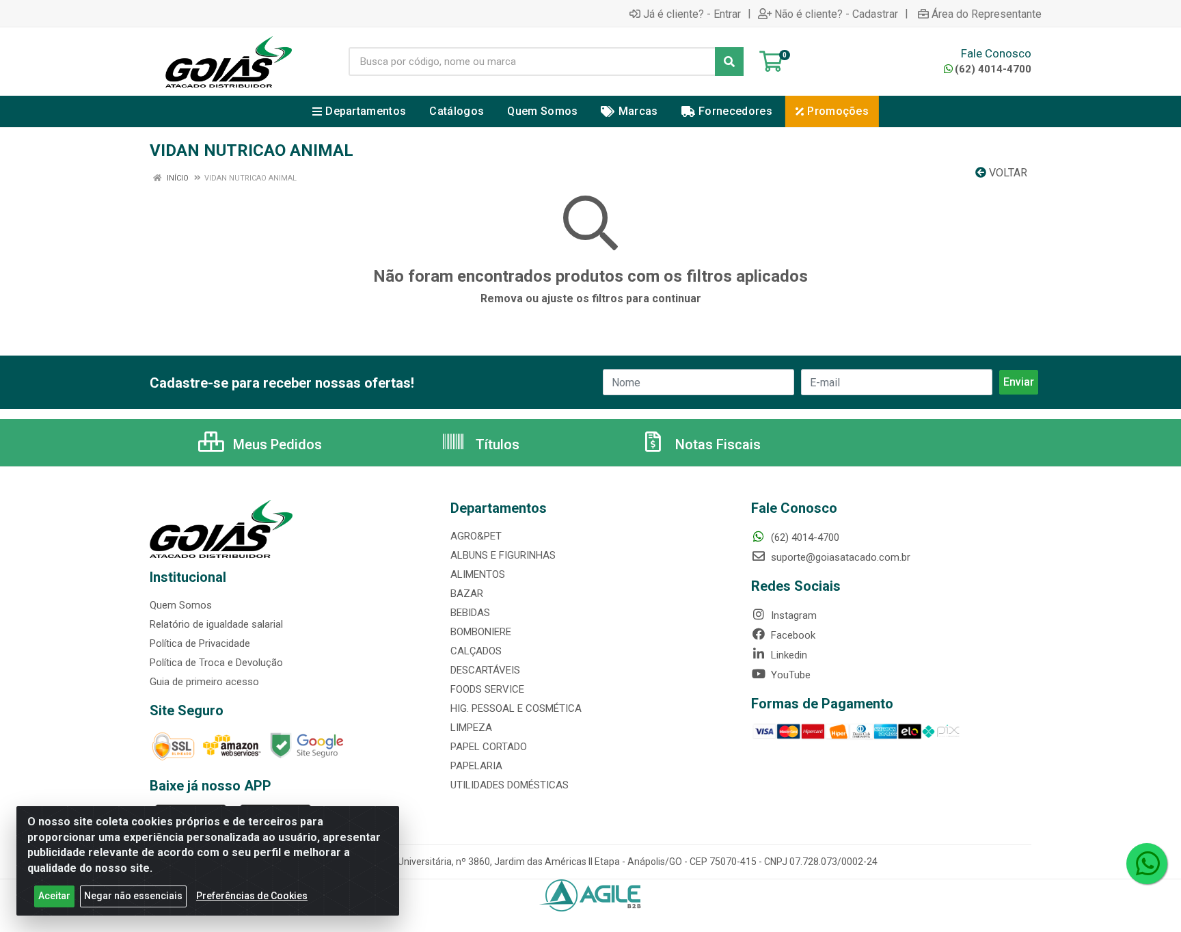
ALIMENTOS (477, 574)
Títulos (495, 444)
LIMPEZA (471, 727)
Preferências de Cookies (252, 895)
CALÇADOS (476, 651)
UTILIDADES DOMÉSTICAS (509, 785)
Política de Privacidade (200, 643)
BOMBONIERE (480, 632)
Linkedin (787, 655)
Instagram (792, 615)
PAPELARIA (476, 766)
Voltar (1006, 172)
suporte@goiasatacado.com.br (839, 557)
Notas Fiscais (716, 444)
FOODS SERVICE (487, 689)
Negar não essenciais (133, 895)
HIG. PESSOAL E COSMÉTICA (516, 708)
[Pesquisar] (729, 61)
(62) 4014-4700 (993, 69)
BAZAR (466, 593)
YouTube (789, 675)
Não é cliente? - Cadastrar (836, 13)
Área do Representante (987, 13)
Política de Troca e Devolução (216, 662)
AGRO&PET (476, 536)
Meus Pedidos (276, 444)
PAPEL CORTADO (488, 747)
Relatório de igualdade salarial (216, 624)
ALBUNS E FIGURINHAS (503, 555)
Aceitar (54, 895)
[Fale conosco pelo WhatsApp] (1146, 863)
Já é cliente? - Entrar (692, 13)
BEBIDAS (470, 613)
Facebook (791, 635)
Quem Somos (181, 605)
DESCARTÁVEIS (485, 670)
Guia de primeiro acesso (204, 682)
